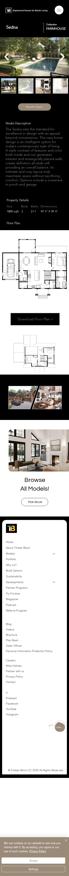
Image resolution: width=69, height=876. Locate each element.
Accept (33, 860)
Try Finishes (13, 593)
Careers (11, 660)
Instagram (12, 714)
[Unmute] (19, 407)
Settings (33, 869)
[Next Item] (62, 57)
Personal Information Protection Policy (29, 651)
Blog (9, 624)
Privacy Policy (14, 676)
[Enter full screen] (56, 407)
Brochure (11, 635)
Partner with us (15, 671)
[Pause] (13, 407)
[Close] (63, 842)
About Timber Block (18, 548)
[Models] (54, 554)
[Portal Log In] (60, 725)
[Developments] (54, 582)
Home (9, 542)
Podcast (11, 605)
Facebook (12, 703)
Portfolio (11, 559)
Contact (11, 682)
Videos (10, 629)
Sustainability (14, 576)
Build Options (14, 570)
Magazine (12, 599)
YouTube (11, 709)
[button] (34, 502)
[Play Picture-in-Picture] (50, 407)
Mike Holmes (14, 665)
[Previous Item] (6, 57)
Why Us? (11, 565)
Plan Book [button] (12, 640)
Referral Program (16, 610)
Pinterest (11, 698)
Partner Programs (17, 587)
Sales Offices (14, 645)
